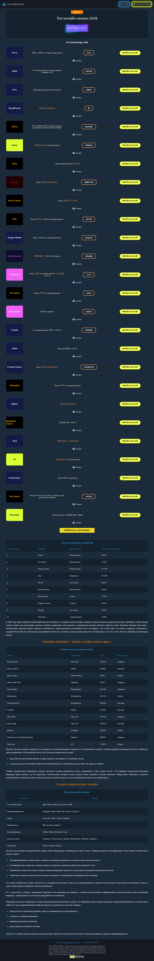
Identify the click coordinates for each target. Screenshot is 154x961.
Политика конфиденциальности (67, 942)
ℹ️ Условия (77, 61)
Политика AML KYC (91, 942)
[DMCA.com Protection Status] (77, 958)
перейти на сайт (130, 53)
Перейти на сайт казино (77, 530)
